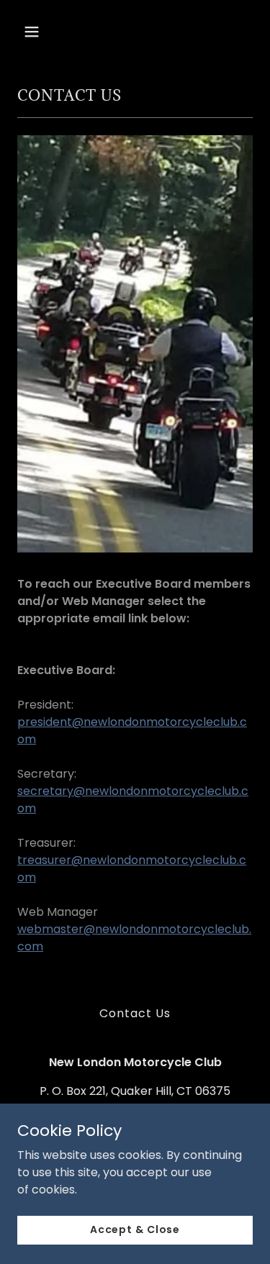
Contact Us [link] (135, 1013)
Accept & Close (135, 1229)
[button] (44, 31)
